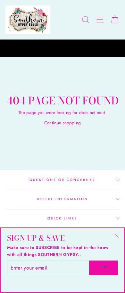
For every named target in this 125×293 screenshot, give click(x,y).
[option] (62, 48)
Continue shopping (62, 123)
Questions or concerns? (62, 179)
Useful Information (62, 199)
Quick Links (62, 218)
